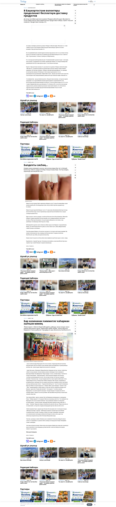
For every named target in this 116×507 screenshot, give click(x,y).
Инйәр (23, 1)
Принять (89, 504)
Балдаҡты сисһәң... (40, 4)
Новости (22, 4)
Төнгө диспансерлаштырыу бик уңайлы (80, 5)
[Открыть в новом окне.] (29, 96)
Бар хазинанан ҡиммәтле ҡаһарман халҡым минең (63, 5)
